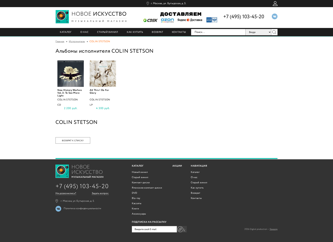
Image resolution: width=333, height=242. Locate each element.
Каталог (66, 32)
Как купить (135, 32)
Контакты (179, 32)
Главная (60, 41)
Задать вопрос (100, 193)
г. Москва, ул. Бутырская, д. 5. (168, 3)
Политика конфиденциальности (82, 208)
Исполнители (77, 41)
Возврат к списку (73, 140)
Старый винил (107, 32)
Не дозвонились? (66, 193)
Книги (135, 208)
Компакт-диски (141, 182)
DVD (134, 193)
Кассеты (137, 203)
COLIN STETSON (67, 99)
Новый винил (140, 172)
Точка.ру (274, 229)
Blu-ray (136, 198)
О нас (84, 32)
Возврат (157, 32)
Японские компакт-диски (147, 188)
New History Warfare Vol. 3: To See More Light (69, 93)
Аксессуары (139, 214)
